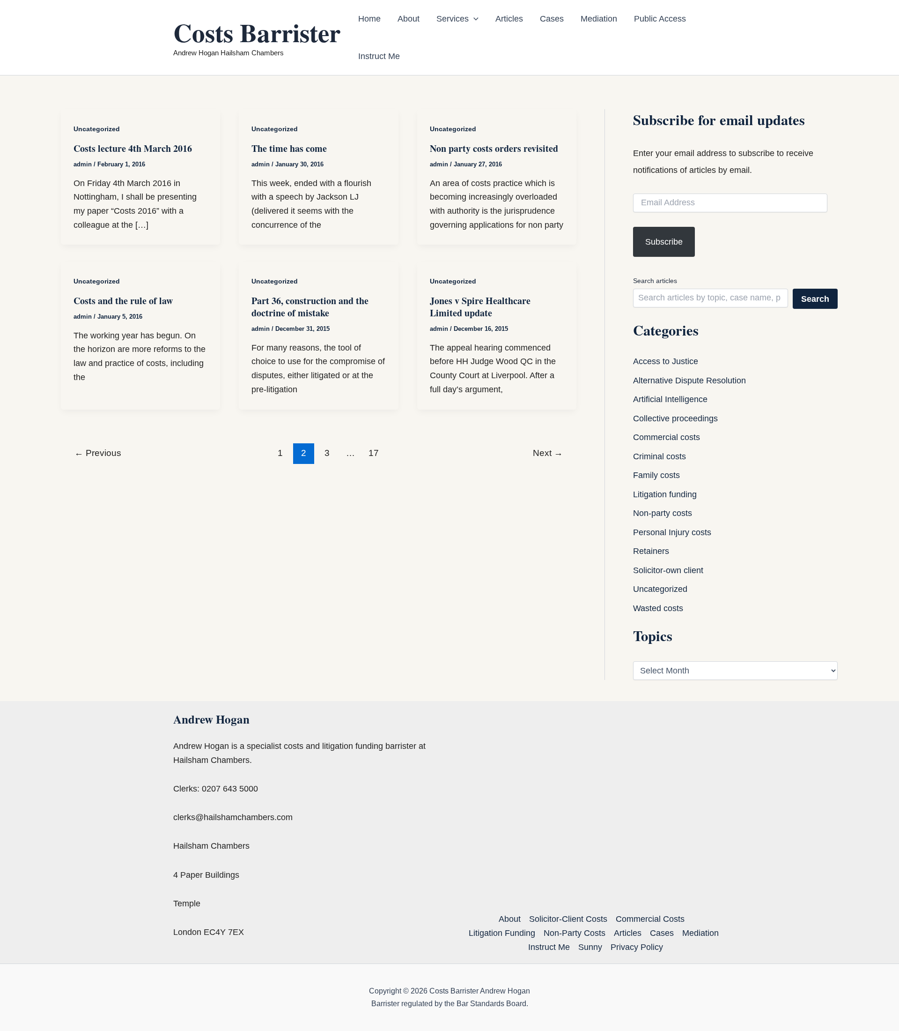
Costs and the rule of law (123, 300)
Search (815, 299)
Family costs (656, 475)
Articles (509, 18)
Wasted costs (658, 608)
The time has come (289, 148)
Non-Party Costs (574, 933)
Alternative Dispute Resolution (689, 380)
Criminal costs (659, 456)
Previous (97, 453)
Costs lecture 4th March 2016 (133, 148)
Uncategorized (97, 129)
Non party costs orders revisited (494, 148)
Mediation (599, 18)
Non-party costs (662, 513)
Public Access (660, 18)
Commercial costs (666, 437)
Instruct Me (379, 56)
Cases (552, 18)
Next (548, 453)
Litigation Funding (502, 933)
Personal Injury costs (672, 532)
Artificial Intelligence (670, 399)
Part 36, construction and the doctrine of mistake (309, 307)
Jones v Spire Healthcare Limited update (480, 307)
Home (369, 18)
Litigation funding (665, 494)
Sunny (590, 947)
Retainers (651, 551)
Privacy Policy (637, 947)
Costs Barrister (256, 32)
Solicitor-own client (668, 570)
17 (373, 453)
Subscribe (664, 242)
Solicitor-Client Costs (568, 919)
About (409, 18)
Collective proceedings (675, 418)
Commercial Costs (650, 919)
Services (452, 18)
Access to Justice (665, 361)
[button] (474, 18)
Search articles (655, 280)
